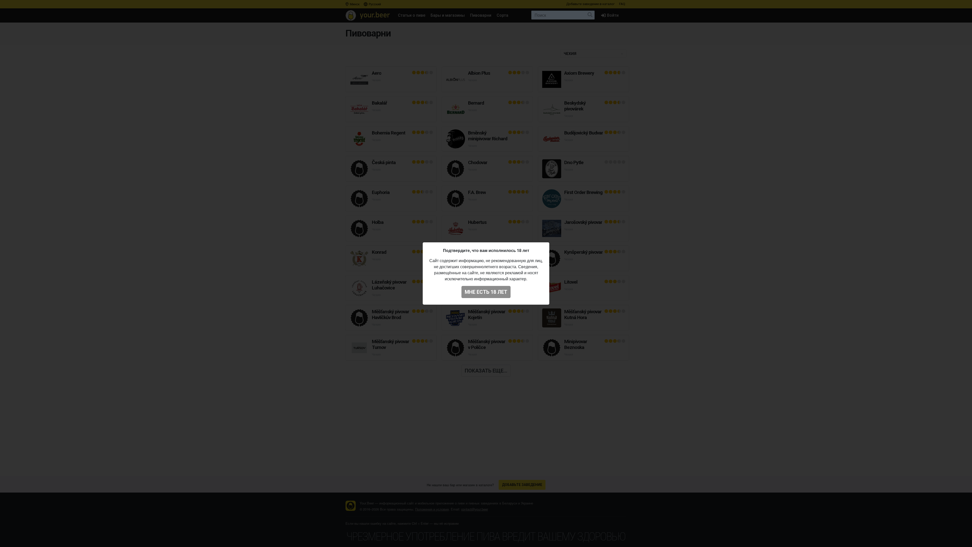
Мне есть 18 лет (486, 292)
